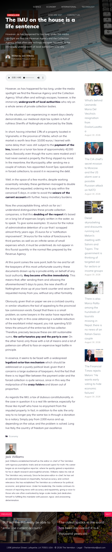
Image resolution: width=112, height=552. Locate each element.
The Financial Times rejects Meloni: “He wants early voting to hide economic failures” (93, 379)
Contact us (73, 15)
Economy (51, 7)
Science (37, 7)
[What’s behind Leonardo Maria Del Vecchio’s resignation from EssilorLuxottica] (94, 93)
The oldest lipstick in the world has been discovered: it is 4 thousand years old (81, 528)
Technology (88, 7)
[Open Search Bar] (63, 23)
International (68, 7)
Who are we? (55, 15)
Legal (79, 547)
